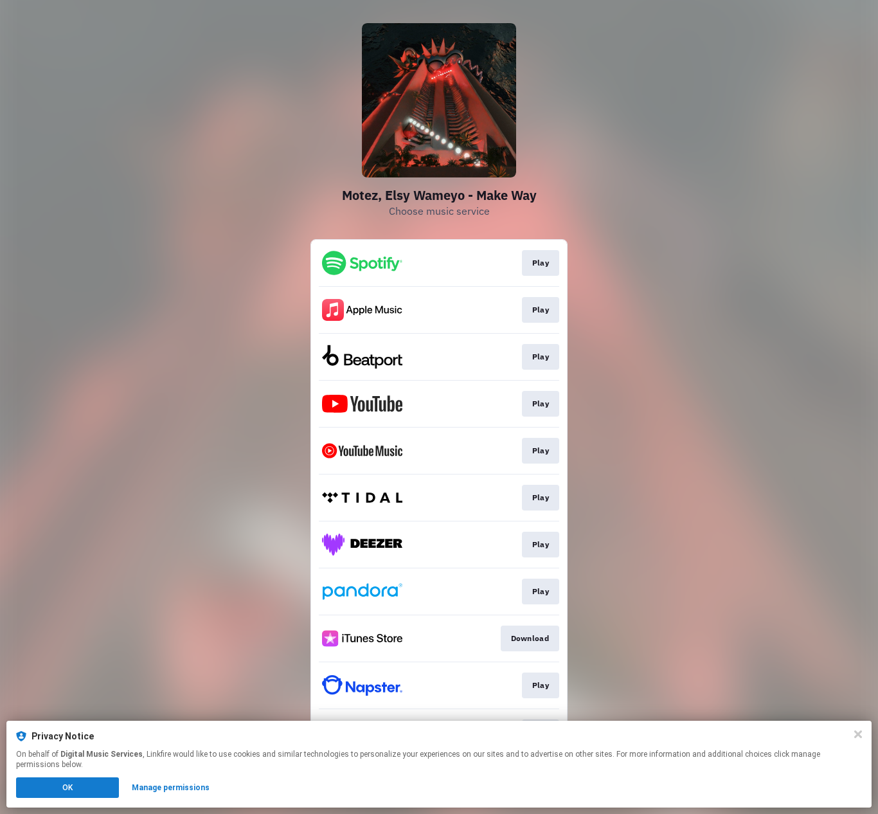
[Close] (858, 734)
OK (67, 787)
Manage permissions (171, 787)
